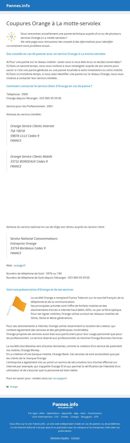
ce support (60, 378)
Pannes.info (18, 5)
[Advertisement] (65, 199)
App (76, 413)
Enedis (64, 416)
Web (41, 413)
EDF (56, 416)
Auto (83, 413)
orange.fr (20, 265)
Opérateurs (53, 413)
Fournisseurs (95, 413)
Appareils (67, 413)
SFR (96, 416)
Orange (14, 386)
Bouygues (86, 416)
